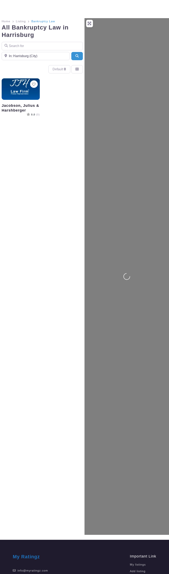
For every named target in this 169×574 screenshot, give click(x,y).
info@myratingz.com (33, 570)
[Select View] (77, 69)
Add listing (138, 571)
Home (6, 21)
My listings (138, 564)
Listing (21, 21)
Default (58, 69)
